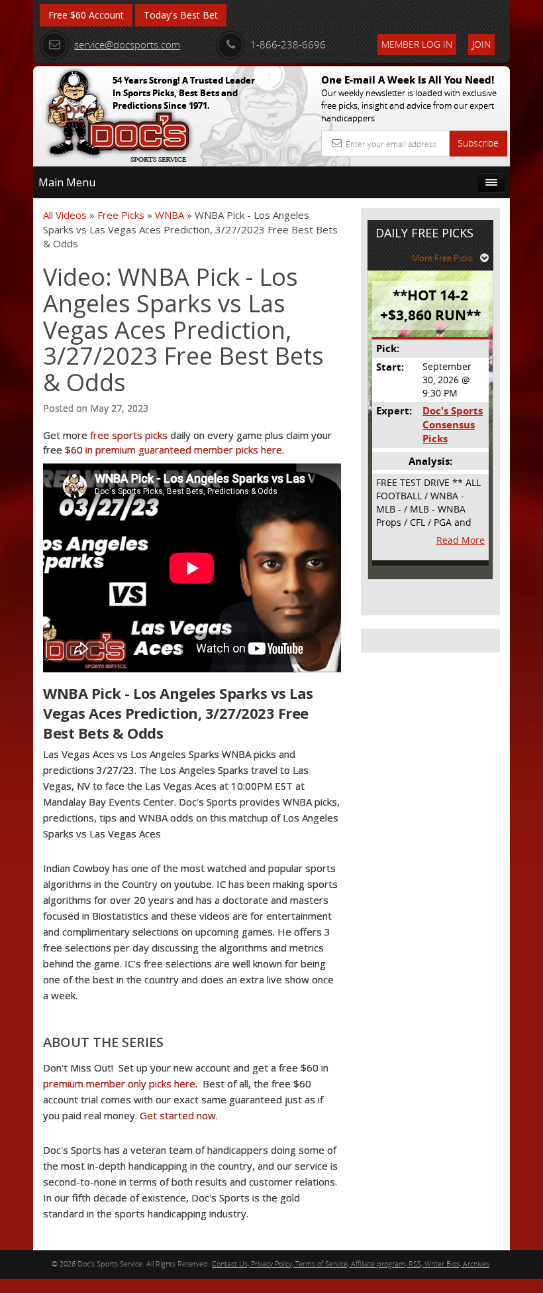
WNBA (169, 214)
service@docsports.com (127, 44)
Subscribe (478, 143)
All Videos (65, 214)
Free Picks (120, 214)
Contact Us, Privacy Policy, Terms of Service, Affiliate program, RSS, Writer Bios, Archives (350, 1263)
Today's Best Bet (181, 15)
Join (481, 44)
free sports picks (129, 435)
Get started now (178, 1115)
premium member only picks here (119, 1083)
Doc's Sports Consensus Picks (452, 425)
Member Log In (416, 44)
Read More (460, 540)
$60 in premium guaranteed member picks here (173, 449)
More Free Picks (442, 258)
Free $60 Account (86, 15)
